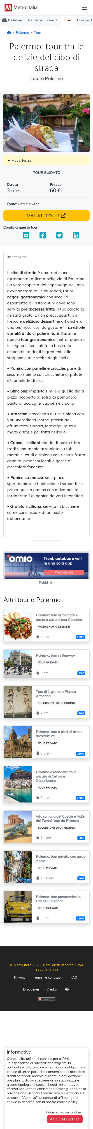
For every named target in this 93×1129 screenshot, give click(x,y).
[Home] (9, 32)
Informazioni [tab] (17, 256)
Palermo (22, 32)
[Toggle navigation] (84, 7)
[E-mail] (26, 236)
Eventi (52, 20)
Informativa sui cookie (63, 1112)
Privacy (20, 977)
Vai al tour (44, 215)
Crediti (51, 989)
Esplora (35, 20)
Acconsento (65, 1119)
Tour (67, 20)
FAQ (73, 977)
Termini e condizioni (48, 977)
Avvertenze (21, 160)
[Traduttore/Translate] (67, 990)
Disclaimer (31, 989)
